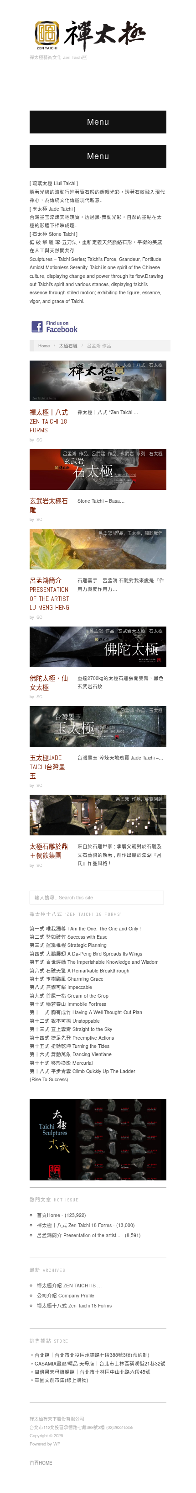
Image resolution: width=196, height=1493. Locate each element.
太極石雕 (68, 345)
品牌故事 (110, 364)
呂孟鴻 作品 (84, 364)
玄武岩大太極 (131, 630)
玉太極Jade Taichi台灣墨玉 (47, 767)
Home (44, 345)
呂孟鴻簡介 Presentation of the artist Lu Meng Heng (49, 593)
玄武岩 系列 (132, 453)
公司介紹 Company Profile (65, 1295)
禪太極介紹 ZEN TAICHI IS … (69, 1285)
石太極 (156, 364)
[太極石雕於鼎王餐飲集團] (98, 817)
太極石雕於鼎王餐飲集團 (49, 851)
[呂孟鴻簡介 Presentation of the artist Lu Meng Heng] (98, 551)
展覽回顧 (153, 799)
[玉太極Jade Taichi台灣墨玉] (98, 729)
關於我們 (153, 533)
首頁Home (48, 1214)
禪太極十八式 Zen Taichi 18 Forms (49, 421)
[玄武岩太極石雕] (98, 472)
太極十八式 (134, 364)
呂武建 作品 (104, 453)
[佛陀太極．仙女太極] (98, 649)
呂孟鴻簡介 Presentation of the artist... (78, 1235)
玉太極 (134, 533)
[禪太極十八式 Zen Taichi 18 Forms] (98, 383)
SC (39, 439)
